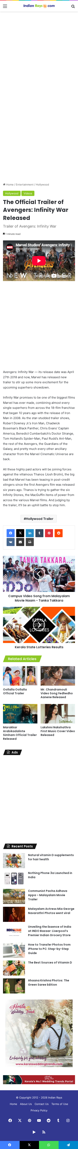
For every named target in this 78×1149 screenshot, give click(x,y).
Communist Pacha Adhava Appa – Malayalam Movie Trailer (47, 895)
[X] (20, 533)
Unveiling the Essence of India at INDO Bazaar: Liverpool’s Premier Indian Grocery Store (49, 931)
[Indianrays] (39, 6)
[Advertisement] (39, 54)
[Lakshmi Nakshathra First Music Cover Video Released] (58, 713)
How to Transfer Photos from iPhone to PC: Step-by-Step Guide (49, 949)
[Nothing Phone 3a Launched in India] (14, 878)
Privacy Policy (39, 1110)
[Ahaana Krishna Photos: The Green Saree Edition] (14, 985)
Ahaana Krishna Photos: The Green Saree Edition (48, 982)
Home (9, 184)
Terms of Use (59, 1104)
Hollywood (42, 184)
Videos (28, 193)
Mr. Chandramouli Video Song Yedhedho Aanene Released (57, 693)
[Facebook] (11, 533)
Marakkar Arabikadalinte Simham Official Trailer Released (20, 733)
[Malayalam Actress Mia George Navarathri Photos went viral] (14, 914)
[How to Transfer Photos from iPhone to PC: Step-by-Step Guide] (14, 950)
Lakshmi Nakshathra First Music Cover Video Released (58, 731)
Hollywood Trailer (39, 519)
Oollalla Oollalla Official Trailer (15, 691)
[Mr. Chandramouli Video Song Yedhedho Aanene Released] (58, 676)
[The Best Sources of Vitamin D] (14, 968)
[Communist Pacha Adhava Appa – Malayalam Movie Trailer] (14, 896)
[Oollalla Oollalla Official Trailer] (20, 676)
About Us (26, 1104)
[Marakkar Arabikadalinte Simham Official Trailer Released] (20, 713)
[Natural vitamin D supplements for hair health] (14, 860)
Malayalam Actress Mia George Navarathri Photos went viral (51, 911)
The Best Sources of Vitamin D (50, 962)
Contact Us (42, 1104)
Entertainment (25, 184)
